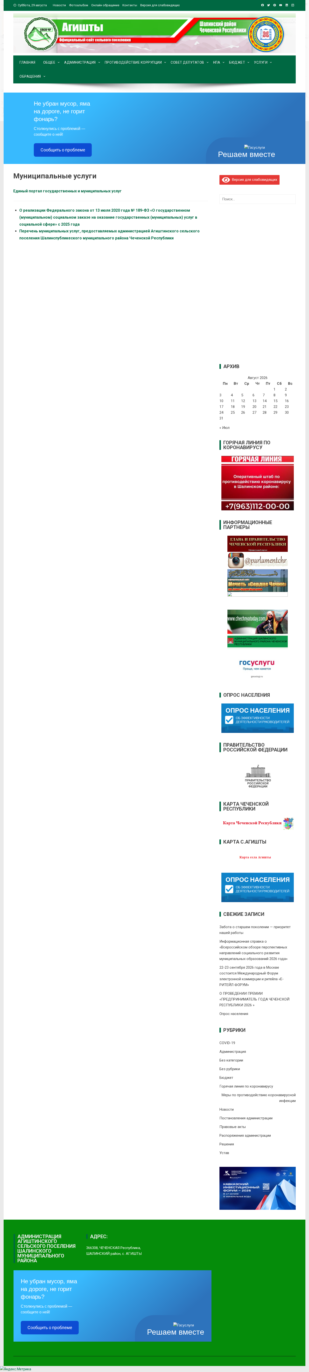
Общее (49, 62)
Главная (27, 62)
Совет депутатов (187, 62)
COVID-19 (227, 1043)
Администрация (80, 62)
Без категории (231, 1060)
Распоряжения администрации (245, 1135)
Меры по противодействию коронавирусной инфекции (259, 1098)
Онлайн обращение (105, 5)
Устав (224, 1153)
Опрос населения (233, 1014)
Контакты (129, 5)
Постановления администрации (246, 1118)
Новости (59, 5)
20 (254, 407)
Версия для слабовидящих (253, 179)
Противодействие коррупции (133, 62)
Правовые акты (232, 1127)
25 (233, 412)
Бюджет (237, 62)
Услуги (260, 62)
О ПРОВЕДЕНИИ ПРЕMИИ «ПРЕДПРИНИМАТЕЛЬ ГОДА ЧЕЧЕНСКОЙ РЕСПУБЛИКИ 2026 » (254, 999)
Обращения (30, 76)
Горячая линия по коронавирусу (246, 1086)
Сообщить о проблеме (63, 149)
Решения (226, 1144)
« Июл (224, 428)
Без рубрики (229, 1069)
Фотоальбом (78, 5)
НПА (216, 62)
